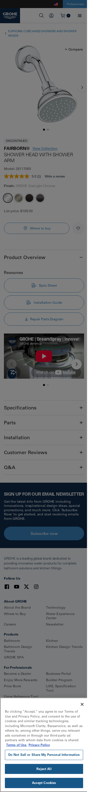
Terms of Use (16, 745)
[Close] (82, 704)
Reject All (43, 769)
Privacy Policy (39, 745)
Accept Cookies (44, 783)
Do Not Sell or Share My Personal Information (44, 755)
